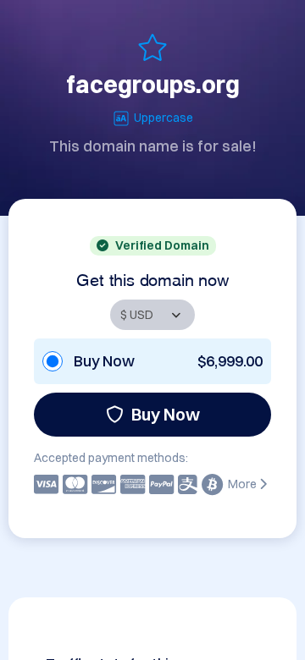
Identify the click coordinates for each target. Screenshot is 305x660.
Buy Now (165, 414)
